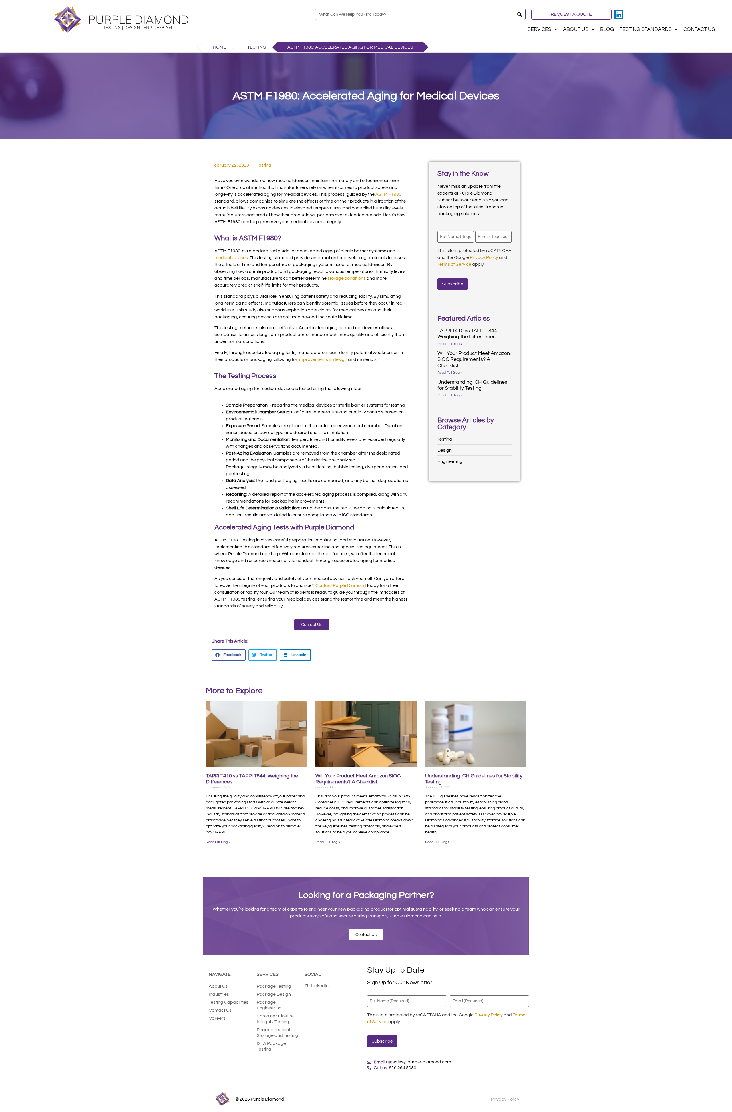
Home (219, 47)
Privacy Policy (484, 257)
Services (539, 29)
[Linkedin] (618, 14)
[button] (229, 655)
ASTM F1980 (388, 194)
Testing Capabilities (228, 1002)
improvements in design (322, 359)
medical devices (231, 257)
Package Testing (274, 986)
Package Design (274, 994)
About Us (575, 29)
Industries (219, 994)
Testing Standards (646, 29)
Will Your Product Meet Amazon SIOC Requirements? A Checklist (473, 359)
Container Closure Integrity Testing (275, 1019)
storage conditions (346, 278)
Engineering (449, 461)
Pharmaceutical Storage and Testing (277, 1032)
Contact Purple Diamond (340, 585)
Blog (607, 29)
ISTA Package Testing (271, 1046)
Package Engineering (269, 1005)
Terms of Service (454, 264)
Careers (217, 1018)
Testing (256, 47)
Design (444, 450)
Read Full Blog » (449, 344)
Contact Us (699, 29)
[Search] (519, 14)
